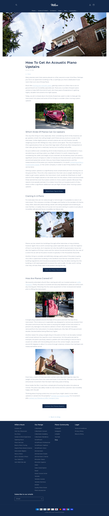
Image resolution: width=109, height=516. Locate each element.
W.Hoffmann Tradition (41, 445)
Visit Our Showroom (21, 431)
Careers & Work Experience (23, 437)
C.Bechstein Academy (41, 434)
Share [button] (29, 74)
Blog (56, 439)
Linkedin (57, 434)
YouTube (57, 437)
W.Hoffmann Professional (42, 442)
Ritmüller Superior (40, 462)
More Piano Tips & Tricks (54, 191)
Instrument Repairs (20, 451)
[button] (16, 5)
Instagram (58, 431)
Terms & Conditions (81, 428)
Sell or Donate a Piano (21, 456)
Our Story (18, 434)
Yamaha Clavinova (40, 482)
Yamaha (37, 476)
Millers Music (52, 512)
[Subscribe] (41, 499)
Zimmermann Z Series (41, 456)
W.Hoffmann (38, 439)
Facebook (58, 428)
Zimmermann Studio (41, 453)
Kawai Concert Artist (41, 473)
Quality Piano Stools (41, 487)
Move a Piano (19, 453)
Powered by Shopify (59, 512)
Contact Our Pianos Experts (54, 406)
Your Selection (19, 459)
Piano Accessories (40, 490)
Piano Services (19, 442)
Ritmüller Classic (40, 459)
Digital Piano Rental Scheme (23, 448)
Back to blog (55, 417)
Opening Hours (19, 439)
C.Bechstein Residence (41, 437)
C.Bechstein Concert (41, 431)
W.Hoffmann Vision (40, 448)
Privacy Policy (79, 431)
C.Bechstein (38, 428)
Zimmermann (39, 451)
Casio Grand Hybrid (40, 468)
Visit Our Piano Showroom (54, 270)
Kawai (36, 470)
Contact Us (18, 428)
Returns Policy (79, 434)
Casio (36, 465)
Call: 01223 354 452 (20, 462)
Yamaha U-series (40, 479)
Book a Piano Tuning (21, 445)
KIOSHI (37, 484)
